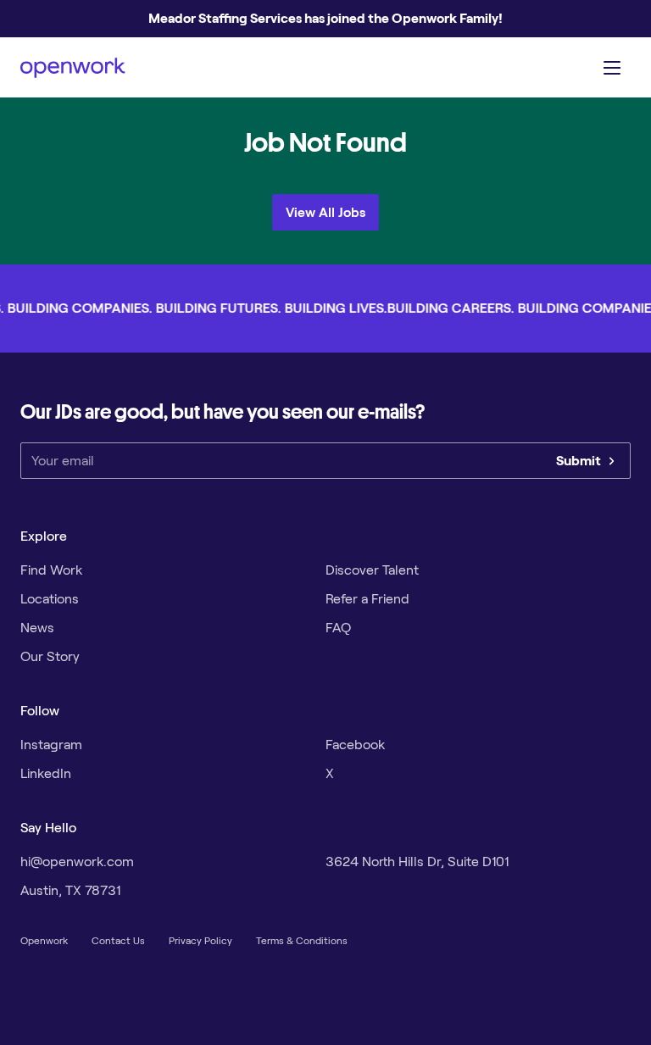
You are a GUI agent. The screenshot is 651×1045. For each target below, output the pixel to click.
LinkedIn (45, 773)
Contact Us (118, 940)
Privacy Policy (200, 940)
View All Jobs (325, 212)
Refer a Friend (367, 599)
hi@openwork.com (77, 861)
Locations (49, 599)
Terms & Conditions (302, 940)
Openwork (44, 940)
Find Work (51, 570)
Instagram (51, 744)
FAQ (338, 627)
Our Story (50, 656)
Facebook (355, 744)
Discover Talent (372, 570)
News (37, 627)
